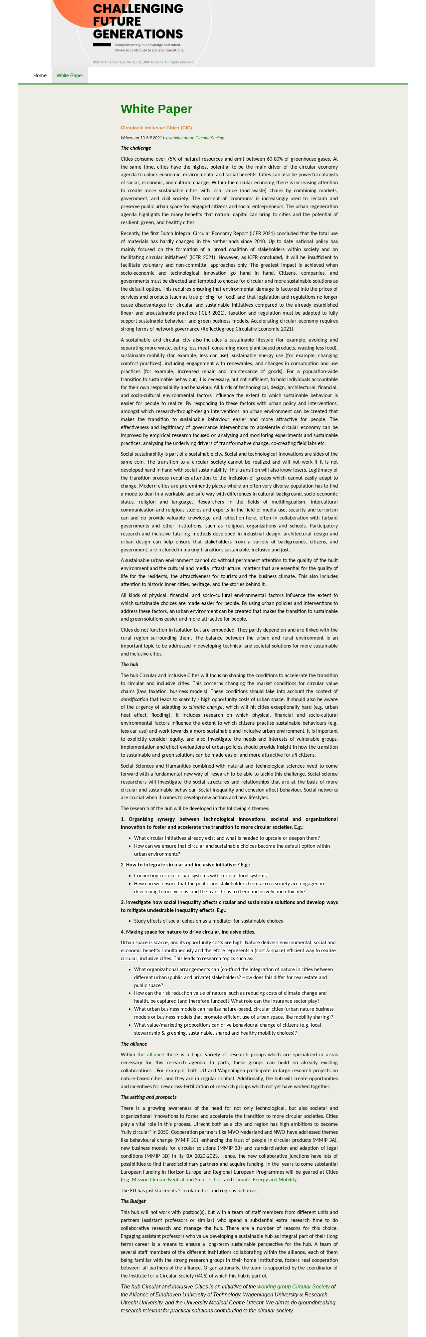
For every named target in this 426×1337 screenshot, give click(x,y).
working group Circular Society (196, 138)
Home (40, 75)
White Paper (70, 75)
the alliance (150, 1055)
